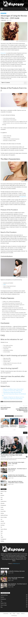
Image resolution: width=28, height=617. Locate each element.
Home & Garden (4, 517)
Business (2, 495)
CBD (1, 499)
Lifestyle (2, 521)
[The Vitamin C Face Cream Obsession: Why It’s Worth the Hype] (14, 421)
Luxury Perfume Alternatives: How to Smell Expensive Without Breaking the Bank (23, 426)
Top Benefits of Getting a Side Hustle (11, 455)
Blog (1, 493)
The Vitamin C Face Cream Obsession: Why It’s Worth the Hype (14, 426)
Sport (2, 531)
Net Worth (2, 525)
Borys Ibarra (4, 20)
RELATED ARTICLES (9, 416)
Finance (2, 509)
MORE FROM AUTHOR (18, 416)
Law (1, 519)
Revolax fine (3, 53)
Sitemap (18, 613)
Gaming (2, 513)
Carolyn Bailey (3, 456)
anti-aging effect (22, 196)
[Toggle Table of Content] (24, 83)
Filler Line (5, 401)
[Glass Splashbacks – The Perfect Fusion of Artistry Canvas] (4, 470)
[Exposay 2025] (14, 3)
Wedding (2, 541)
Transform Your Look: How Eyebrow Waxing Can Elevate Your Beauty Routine (5, 426)
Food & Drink (3, 511)
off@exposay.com (16, 563)
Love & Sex (3, 523)
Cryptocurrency (3, 501)
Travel (2, 537)
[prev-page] (13, 429)
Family (2, 507)
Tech (1, 533)
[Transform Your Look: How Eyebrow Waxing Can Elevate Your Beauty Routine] (5, 421)
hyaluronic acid (11, 401)
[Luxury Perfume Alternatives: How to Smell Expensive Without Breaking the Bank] (23, 421)
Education (2, 503)
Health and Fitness (4, 515)
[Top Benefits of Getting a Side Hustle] (14, 445)
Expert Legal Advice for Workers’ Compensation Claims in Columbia (15, 482)
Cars (1, 497)
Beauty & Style (3, 13)
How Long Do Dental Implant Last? (5, 408)
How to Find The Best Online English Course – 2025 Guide (16, 463)
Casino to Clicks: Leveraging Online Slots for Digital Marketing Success (21, 409)
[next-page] (14, 429)
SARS (4, 284)
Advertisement (5, 613)
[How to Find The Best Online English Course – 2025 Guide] (4, 464)
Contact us (23, 613)
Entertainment (3, 505)
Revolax (20, 401)
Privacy (14, 613)
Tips (1, 535)
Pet (1, 527)
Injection (16, 401)
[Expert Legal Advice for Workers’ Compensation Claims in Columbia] (4, 483)
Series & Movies (4, 529)
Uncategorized (3, 539)
